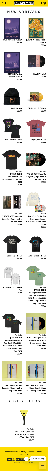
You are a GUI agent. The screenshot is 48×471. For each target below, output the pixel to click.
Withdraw (24, 454)
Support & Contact (35, 452)
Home (7, 452)
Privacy (23, 452)
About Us (15, 452)
